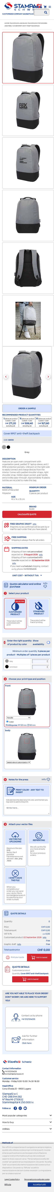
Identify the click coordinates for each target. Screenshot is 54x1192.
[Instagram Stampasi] (20, 1108)
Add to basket (41, 957)
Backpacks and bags (18, 23)
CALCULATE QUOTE (27, 514)
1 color (11, 722)
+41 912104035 (29, 569)
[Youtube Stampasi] (25, 1108)
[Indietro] (6, 377)
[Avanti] (48, 377)
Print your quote (17, 957)
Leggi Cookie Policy (12, 1179)
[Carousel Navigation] (27, 377)
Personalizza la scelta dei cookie (37, 1179)
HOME (6, 23)
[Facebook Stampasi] (15, 1108)
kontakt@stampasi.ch (14, 1074)
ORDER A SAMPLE (27, 408)
